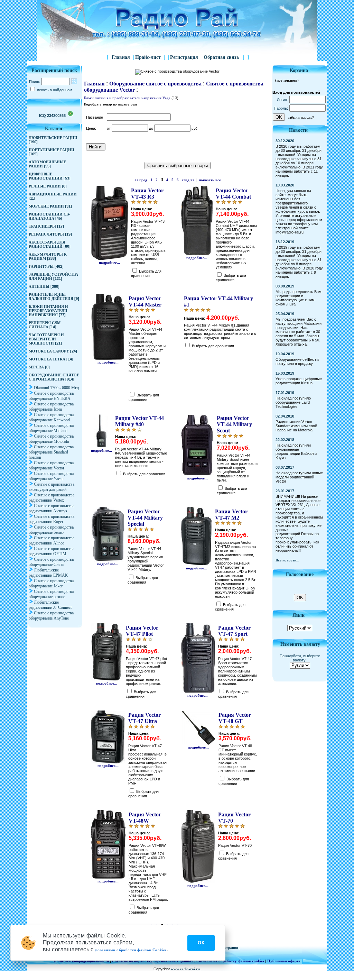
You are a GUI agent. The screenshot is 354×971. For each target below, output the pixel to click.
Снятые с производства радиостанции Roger (51, 519)
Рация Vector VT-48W (145, 818)
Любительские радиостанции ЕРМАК (48, 573)
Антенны (39, 286)
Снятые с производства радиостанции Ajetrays (51, 508)
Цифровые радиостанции (46, 176)
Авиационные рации (53, 194)
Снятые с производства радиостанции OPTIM (51, 551)
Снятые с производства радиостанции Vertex (51, 498)
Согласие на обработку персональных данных (152, 961)
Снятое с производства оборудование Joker (51, 583)
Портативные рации (51, 150)
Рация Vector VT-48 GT (234, 718)
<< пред (140, 180)
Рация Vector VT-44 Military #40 (139, 421)
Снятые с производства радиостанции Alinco (51, 540)
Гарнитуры (41, 266)
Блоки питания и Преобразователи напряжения (48, 310)
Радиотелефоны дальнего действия (51, 296)
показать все (210, 180)
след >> (188, 180)
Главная (121, 57)
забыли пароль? (301, 117)
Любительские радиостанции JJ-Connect (50, 605)
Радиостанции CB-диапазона (49, 216)
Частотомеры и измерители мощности (46, 339)
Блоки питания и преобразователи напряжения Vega (127, 98)
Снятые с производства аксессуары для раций (51, 487)
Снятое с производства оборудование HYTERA (51, 396)
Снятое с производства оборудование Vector (51, 465)
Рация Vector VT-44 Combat (233, 193)
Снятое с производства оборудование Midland (51, 428)
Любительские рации (53, 138)
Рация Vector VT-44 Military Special (145, 518)
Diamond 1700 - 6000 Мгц (56, 387)
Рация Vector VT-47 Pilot (142, 631)
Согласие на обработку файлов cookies (230, 961)
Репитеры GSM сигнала (44, 325)
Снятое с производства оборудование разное (51, 594)
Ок (201, 942)
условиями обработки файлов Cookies (131, 950)
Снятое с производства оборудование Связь (51, 562)
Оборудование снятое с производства (54, 377)
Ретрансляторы (46, 234)
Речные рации (45, 186)
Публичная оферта (283, 961)
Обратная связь (224, 57)
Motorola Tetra (47, 359)
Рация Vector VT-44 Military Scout (234, 424)
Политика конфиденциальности (81, 961)
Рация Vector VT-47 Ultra (144, 718)
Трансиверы (42, 226)
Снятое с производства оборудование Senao (51, 530)
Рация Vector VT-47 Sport (234, 631)
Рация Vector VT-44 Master (145, 301)
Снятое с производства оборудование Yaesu (51, 476)
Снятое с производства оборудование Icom (51, 407)
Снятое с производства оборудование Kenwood (51, 417)
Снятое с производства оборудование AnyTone (51, 616)
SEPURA (36, 367)
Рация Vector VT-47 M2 (231, 515)
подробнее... (109, 262)
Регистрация (184, 57)
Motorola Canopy (49, 351)
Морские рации (46, 206)
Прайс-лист (148, 57)
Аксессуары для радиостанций (47, 244)
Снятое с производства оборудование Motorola (51, 439)
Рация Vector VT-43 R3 (147, 193)
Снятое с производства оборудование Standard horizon (51, 452)
